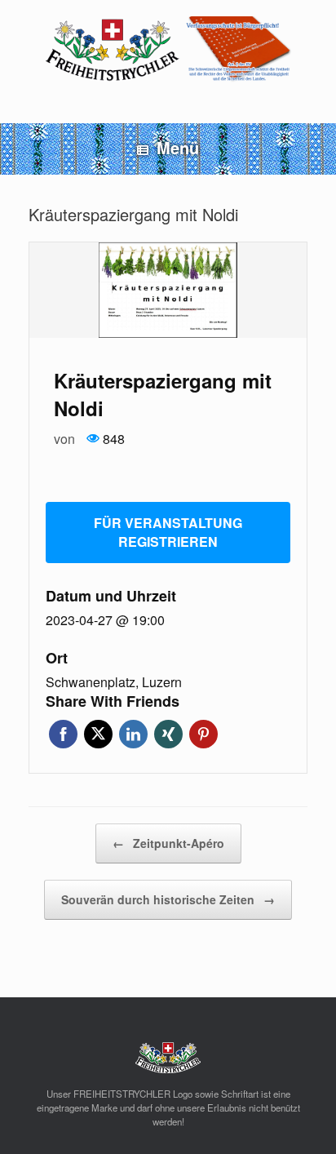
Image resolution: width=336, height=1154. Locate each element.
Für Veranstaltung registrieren (168, 532)
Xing (168, 734)
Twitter (98, 734)
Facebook (63, 734)
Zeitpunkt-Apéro (168, 843)
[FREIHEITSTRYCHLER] (168, 49)
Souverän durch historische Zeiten (168, 899)
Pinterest (203, 734)
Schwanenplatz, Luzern (114, 682)
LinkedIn (133, 734)
